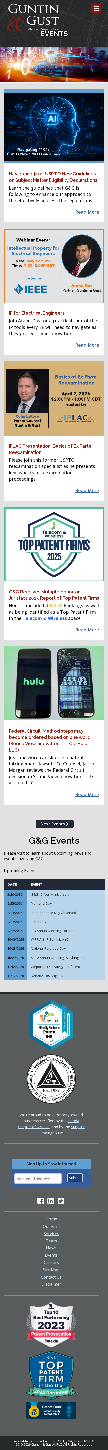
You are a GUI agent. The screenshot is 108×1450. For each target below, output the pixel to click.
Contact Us (51, 1277)
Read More (87, 212)
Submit (75, 1177)
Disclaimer (51, 1284)
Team (51, 1241)
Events (51, 1255)
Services (51, 1233)
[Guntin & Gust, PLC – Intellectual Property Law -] (33, 17)
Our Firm (51, 1226)
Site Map (51, 1270)
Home (51, 1219)
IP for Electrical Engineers (37, 313)
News (51, 1248)
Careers (51, 1262)
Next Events (53, 824)
